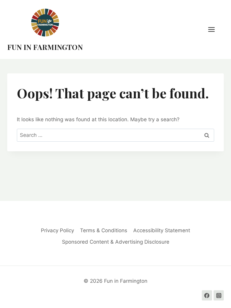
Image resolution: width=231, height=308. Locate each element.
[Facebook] (207, 295)
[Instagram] (219, 295)
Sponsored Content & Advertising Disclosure (115, 242)
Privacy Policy (57, 230)
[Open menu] (214, 29)
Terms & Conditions (103, 230)
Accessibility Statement (161, 230)
